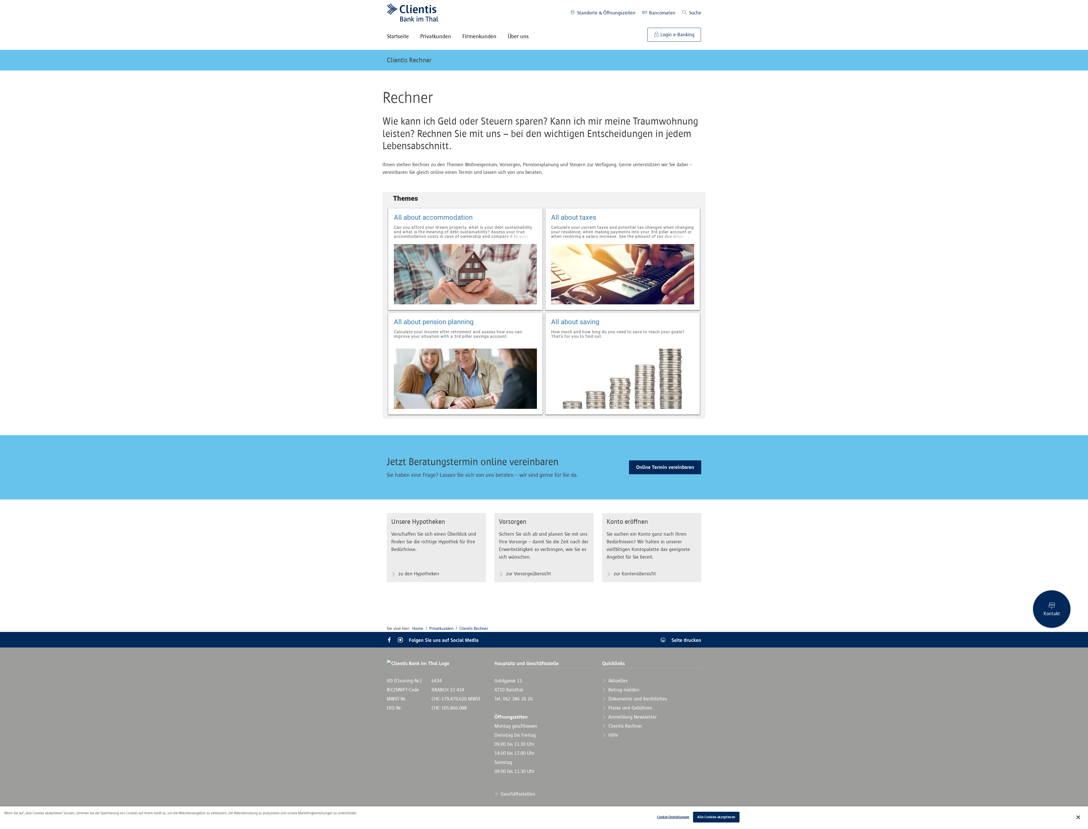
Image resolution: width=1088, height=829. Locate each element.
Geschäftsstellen (517, 794)
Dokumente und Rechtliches (637, 699)
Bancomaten (661, 13)
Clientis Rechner (409, 60)
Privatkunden (441, 628)
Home (417, 628)
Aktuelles (617, 680)
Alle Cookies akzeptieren (716, 817)
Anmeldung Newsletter (632, 717)
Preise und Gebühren (629, 708)
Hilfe (612, 735)
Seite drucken (685, 640)
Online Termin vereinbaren (665, 467)
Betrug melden (623, 690)
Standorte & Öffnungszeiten (606, 13)
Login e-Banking (676, 34)
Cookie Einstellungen (673, 817)
